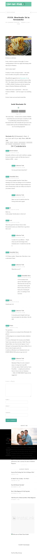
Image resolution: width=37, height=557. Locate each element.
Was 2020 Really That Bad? (17, 485)
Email (8, 406)
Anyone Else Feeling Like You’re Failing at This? (22, 472)
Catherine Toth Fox (13, 22)
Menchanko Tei (23, 78)
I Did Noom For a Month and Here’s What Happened (23, 497)
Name (8, 399)
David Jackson (14, 150)
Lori (11, 220)
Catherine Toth (20, 165)
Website (8, 412)
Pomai (11, 325)
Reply (7, 150)
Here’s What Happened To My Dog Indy (20, 491)
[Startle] (20, 534)
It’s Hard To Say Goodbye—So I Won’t (20, 478)
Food (18, 23)
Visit (16, 552)
